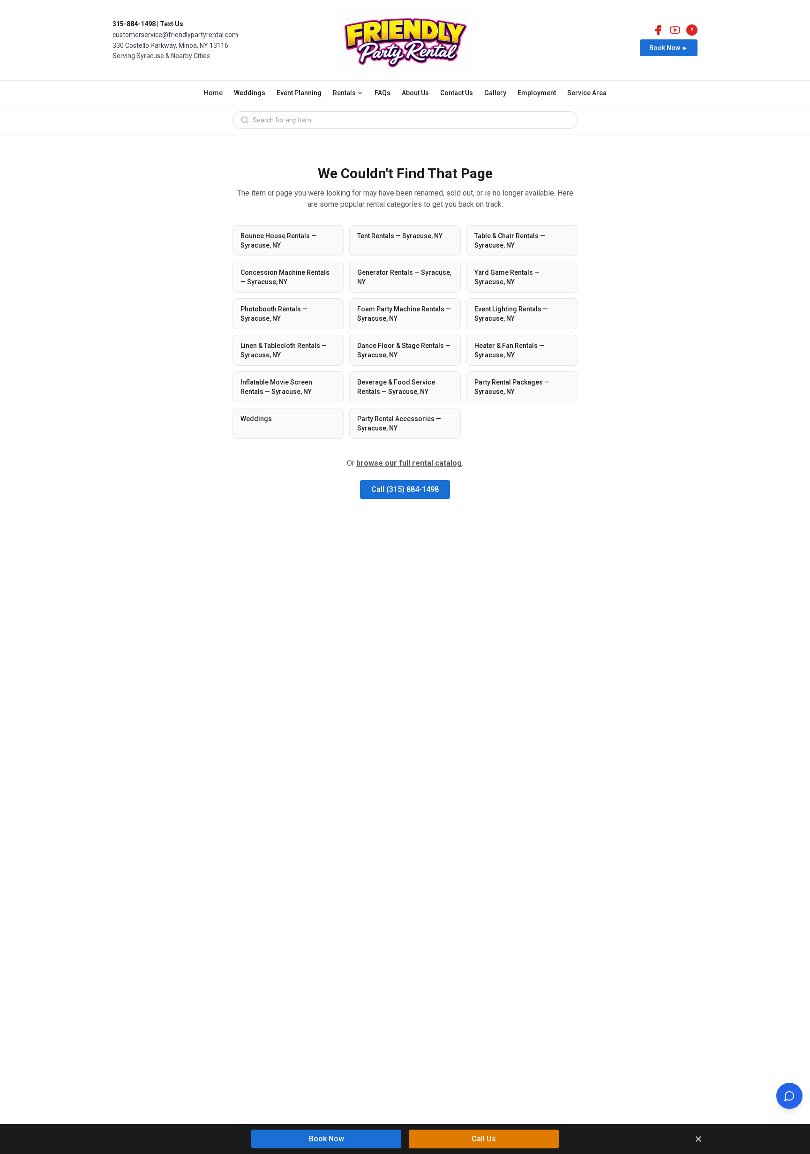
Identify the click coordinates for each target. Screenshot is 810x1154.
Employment (537, 93)
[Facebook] (658, 30)
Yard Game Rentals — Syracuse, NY (507, 277)
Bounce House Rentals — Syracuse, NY (278, 240)
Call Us (484, 1138)
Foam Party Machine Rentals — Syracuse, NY (404, 313)
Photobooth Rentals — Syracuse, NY (274, 313)
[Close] (698, 1139)
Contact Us (456, 93)
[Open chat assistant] (789, 1096)
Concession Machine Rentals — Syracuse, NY (285, 277)
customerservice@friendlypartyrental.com (175, 34)
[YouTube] (675, 30)
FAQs (382, 93)
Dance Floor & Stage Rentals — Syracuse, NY (403, 350)
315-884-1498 (134, 24)
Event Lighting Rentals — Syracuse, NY (511, 313)
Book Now (326, 1138)
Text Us (171, 24)
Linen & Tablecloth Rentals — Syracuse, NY (283, 350)
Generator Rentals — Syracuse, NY (404, 277)
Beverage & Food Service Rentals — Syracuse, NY (396, 386)
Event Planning (299, 93)
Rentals (344, 93)
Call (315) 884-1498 (405, 489)
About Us (415, 93)
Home (213, 93)
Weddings (249, 93)
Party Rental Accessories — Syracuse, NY (399, 423)
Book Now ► (668, 48)
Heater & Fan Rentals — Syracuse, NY (509, 350)
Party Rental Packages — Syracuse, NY (511, 386)
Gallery (495, 93)
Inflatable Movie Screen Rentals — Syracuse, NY (276, 386)
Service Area (587, 93)
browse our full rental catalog (409, 463)
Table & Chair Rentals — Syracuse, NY (509, 240)
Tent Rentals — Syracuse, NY (399, 236)
